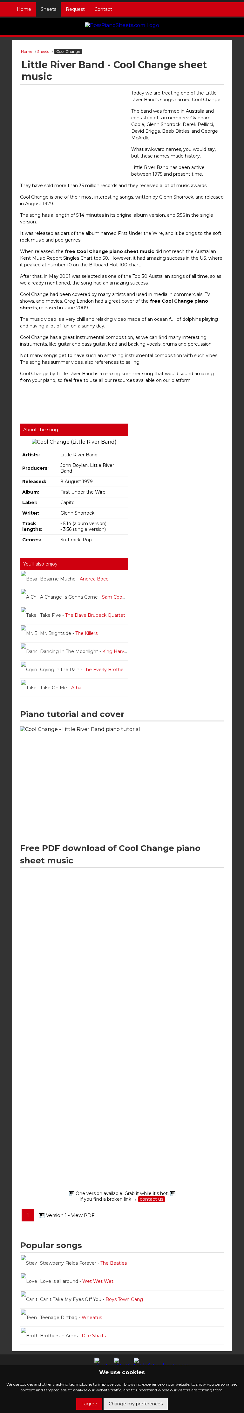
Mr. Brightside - (69, 633)
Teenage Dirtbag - (71, 1317)
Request (75, 9)
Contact (103, 9)
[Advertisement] (74, 135)
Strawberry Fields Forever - (83, 1263)
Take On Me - (60, 688)
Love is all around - (76, 1281)
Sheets (48, 9)
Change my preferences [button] (136, 1404)
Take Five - (82, 615)
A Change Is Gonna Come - (84, 597)
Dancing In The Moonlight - (84, 651)
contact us (151, 1199)
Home (24, 9)
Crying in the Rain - (83, 669)
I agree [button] (89, 1404)
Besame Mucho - (76, 579)
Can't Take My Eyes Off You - (91, 1299)
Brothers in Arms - (73, 1336)
